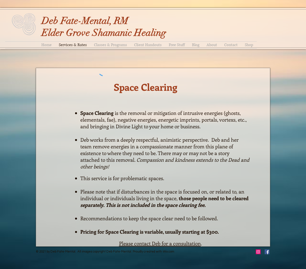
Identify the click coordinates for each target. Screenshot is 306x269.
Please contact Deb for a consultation (160, 243)
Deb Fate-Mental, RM (85, 21)
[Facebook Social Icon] (267, 251)
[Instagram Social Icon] (258, 251)
